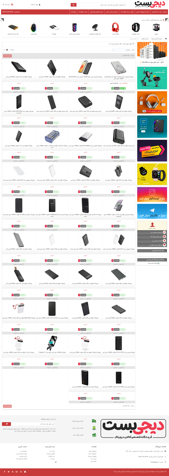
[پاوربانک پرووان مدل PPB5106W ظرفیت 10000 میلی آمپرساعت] (18, 102)
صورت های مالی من (21, 454)
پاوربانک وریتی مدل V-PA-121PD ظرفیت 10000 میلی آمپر (52, 318)
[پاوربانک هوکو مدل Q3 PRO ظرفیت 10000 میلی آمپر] (85, 171)
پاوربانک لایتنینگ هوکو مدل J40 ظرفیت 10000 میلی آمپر (85, 352)
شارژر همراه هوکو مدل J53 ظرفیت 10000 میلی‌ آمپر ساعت (85, 111)
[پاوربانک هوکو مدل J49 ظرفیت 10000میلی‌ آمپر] (85, 309)
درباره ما (52, 459)
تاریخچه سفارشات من (156, 232)
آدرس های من (23, 456)
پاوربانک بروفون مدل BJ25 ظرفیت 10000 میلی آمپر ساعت (19, 180)
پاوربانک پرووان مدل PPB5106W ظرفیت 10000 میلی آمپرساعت (18, 112)
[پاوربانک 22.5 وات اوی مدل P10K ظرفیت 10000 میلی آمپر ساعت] (85, 205)
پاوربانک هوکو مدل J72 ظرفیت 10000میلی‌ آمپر (19, 77)
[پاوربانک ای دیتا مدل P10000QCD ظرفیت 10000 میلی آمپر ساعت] (52, 205)
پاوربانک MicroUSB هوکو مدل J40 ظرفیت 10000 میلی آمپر (18, 318)
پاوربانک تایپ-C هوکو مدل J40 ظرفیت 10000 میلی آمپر (19, 352)
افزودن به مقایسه (117, 92)
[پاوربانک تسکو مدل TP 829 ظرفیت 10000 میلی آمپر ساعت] (18, 205)
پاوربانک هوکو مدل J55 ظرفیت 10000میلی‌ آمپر (119, 318)
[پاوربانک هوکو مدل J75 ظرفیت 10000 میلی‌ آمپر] (52, 67)
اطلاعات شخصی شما (21, 459)
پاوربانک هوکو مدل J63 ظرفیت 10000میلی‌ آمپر (119, 111)
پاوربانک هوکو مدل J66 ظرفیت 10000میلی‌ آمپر (119, 283)
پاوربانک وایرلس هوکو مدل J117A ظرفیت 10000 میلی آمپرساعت (118, 215)
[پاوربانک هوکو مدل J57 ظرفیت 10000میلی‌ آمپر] (18, 274)
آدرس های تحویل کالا (156, 237)
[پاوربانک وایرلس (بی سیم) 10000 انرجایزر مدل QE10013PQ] (85, 67)
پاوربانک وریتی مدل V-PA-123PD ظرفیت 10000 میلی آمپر (119, 387)
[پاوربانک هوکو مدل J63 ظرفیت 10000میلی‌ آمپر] (118, 102)
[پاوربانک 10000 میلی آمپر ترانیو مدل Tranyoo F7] (52, 343)
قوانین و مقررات (50, 454)
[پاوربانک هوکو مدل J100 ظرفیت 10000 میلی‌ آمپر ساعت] (52, 240)
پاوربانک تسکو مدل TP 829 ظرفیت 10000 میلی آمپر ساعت (19, 214)
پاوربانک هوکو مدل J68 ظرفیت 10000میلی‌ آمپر (19, 249)
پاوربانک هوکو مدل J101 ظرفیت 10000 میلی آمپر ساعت (52, 180)
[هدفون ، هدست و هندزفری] (152, 102)
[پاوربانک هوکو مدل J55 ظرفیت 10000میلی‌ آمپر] (118, 309)
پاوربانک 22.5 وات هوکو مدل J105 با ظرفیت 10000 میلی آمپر (52, 146)
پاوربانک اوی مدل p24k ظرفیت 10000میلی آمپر (85, 387)
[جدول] (7, 49)
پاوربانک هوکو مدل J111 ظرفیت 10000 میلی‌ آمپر (18, 146)
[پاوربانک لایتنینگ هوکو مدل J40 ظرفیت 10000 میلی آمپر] (85, 343)
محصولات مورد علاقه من (156, 245)
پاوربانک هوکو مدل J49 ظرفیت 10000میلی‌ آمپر (85, 318)
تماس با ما (93, 459)
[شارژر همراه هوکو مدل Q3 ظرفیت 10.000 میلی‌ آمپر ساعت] (118, 136)
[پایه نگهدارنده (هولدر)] (152, 78)
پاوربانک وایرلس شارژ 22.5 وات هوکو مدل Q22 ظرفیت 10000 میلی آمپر (118, 77)
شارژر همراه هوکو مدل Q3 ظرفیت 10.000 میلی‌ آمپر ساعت (118, 146)
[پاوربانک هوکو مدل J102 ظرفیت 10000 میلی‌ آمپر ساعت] (85, 240)
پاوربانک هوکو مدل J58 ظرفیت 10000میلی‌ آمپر (52, 283)
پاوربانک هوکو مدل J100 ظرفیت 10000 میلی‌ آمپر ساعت (52, 249)
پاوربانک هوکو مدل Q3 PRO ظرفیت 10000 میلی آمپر (85, 180)
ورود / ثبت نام (5, 16)
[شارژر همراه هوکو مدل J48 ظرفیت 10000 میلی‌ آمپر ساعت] (52, 102)
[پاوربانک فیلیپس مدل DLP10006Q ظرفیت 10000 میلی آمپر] (85, 136)
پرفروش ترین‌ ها (92, 456)
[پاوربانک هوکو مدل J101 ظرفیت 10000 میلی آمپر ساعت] (52, 171)
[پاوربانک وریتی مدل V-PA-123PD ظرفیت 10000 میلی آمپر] (118, 377)
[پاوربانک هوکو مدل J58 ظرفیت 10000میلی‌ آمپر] (52, 274)
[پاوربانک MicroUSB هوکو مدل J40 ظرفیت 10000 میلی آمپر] (18, 309)
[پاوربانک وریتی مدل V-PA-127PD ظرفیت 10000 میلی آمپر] (118, 343)
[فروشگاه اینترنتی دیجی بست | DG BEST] (150, 8)
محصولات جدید (92, 454)
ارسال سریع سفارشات (77, 421)
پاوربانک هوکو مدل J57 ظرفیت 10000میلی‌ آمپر (19, 283)
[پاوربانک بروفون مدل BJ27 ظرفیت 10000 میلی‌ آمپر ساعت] (118, 240)
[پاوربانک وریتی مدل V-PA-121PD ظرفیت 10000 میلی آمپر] (52, 309)
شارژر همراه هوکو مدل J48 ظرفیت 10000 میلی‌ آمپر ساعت (52, 111)
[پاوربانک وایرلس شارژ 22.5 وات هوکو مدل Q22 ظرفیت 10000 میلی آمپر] (118, 67)
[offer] (152, 150)
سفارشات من (23, 451)
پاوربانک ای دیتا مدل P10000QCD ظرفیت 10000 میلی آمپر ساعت (52, 215)
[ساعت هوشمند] (152, 174)
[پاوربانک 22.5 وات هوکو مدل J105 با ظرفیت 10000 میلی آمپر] (52, 136)
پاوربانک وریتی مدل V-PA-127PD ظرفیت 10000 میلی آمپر (119, 352)
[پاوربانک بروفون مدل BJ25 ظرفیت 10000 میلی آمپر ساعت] (18, 171)
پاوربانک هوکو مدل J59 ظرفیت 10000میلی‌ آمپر (85, 283)
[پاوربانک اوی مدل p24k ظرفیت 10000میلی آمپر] (85, 377)
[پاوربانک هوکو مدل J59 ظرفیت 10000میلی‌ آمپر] (85, 274)
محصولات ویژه (92, 451)
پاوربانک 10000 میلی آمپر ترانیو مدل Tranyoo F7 (52, 352)
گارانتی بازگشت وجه (78, 435)
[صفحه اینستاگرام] (152, 194)
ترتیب (132, 50)
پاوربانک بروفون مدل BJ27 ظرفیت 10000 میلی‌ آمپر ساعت (118, 249)
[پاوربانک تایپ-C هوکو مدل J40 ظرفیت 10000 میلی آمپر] (18, 343)
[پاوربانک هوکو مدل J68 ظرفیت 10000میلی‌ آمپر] (18, 240)
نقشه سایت (93, 461)
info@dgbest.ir (155, 462)
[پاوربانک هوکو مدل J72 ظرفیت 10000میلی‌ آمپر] (18, 67)
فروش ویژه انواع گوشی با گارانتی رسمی (152, 20)
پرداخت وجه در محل (77, 428)
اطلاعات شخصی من (157, 241)
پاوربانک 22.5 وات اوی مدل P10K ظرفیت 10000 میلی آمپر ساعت (85, 215)
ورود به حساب (34, 5)
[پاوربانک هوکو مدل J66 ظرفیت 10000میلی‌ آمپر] (118, 274)
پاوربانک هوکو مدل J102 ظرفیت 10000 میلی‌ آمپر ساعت (85, 249)
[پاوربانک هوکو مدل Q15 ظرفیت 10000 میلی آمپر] (118, 171)
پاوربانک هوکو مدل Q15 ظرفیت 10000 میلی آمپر (118, 180)
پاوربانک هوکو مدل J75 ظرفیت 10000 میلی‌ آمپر (52, 77)
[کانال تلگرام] (152, 211)
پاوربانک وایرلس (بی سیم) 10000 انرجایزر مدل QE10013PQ (85, 77)
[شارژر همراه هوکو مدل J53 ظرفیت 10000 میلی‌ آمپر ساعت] (85, 102)
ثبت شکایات (51, 456)
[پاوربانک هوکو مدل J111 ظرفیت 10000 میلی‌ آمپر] (18, 136)
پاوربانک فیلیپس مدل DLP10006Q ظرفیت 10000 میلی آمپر (85, 146)
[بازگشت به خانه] (166, 39)
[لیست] (4, 49)
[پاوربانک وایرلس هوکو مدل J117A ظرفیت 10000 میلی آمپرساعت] (118, 205)
